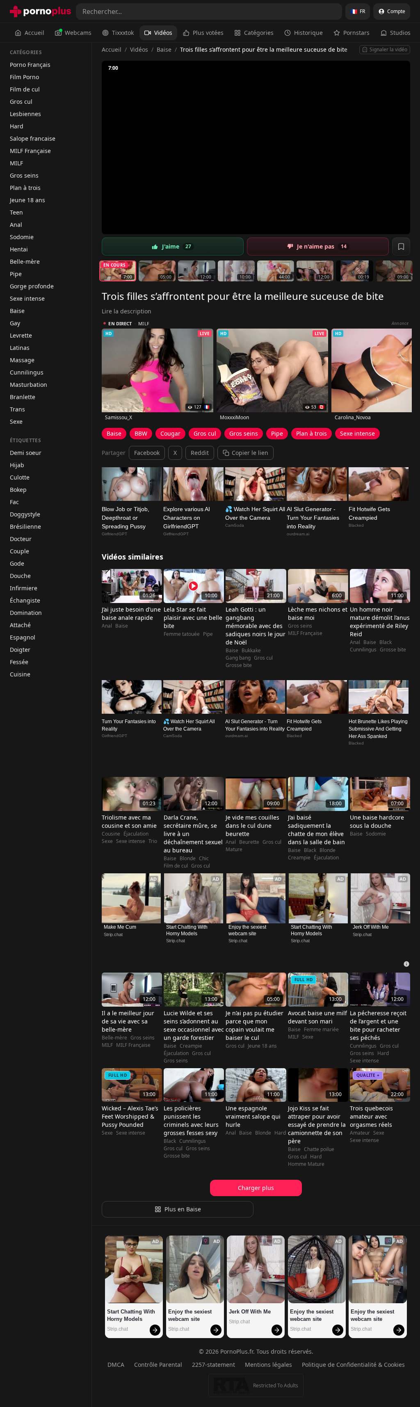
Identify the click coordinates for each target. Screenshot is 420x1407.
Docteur (21, 539)
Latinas (20, 348)
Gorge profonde (32, 286)
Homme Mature (306, 1164)
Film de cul (25, 89)
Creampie (299, 857)
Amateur (360, 1133)
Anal (16, 224)
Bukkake (251, 650)
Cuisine (20, 674)
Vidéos (163, 33)
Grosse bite (239, 665)
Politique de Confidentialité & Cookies (353, 1364)
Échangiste (25, 600)
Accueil (34, 33)
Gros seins (24, 175)
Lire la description (126, 311)
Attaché (20, 625)
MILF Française (30, 151)
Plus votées (208, 33)
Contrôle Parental (158, 1364)
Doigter (20, 649)
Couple (19, 551)
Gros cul (21, 101)
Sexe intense (27, 298)
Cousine (111, 834)
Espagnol (22, 637)
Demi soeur (25, 453)
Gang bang (238, 658)
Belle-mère (25, 261)
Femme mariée (321, 1029)
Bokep (18, 489)
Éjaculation (135, 834)
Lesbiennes (25, 114)
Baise (17, 311)
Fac (14, 502)
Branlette (22, 397)
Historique (308, 33)
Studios (400, 33)
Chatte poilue (319, 1149)
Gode (17, 563)
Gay (15, 323)
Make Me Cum (120, 927)
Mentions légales (268, 1364)
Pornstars (356, 33)
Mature (234, 849)
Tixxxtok (123, 33)
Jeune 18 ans (27, 200)
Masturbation (28, 384)
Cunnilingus (26, 372)
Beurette (249, 842)
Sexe (16, 421)
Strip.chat (113, 934)
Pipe (16, 274)
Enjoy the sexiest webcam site (247, 930)
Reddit (200, 453)
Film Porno (24, 77)
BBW (141, 433)
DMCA (115, 1364)
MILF (16, 163)
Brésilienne (25, 526)
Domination (26, 613)
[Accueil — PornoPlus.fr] (40, 11)
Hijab (17, 465)
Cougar (170, 433)
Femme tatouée (182, 634)
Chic (204, 858)
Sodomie (22, 237)
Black (385, 642)
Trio (152, 841)
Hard (16, 126)
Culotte (20, 477)
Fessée (19, 662)
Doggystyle (25, 514)
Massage (22, 360)
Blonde (188, 858)
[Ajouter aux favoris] (401, 247)
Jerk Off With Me (371, 927)
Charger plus (256, 1188)
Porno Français (30, 65)
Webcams (78, 33)
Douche (20, 576)
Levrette (21, 335)
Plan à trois (25, 188)
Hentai (19, 249)
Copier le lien (250, 453)
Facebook (147, 453)
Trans (17, 409)
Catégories (259, 33)
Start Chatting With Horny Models (187, 930)
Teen (16, 212)
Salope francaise (32, 138)
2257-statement (213, 1364)
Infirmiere (23, 588)
